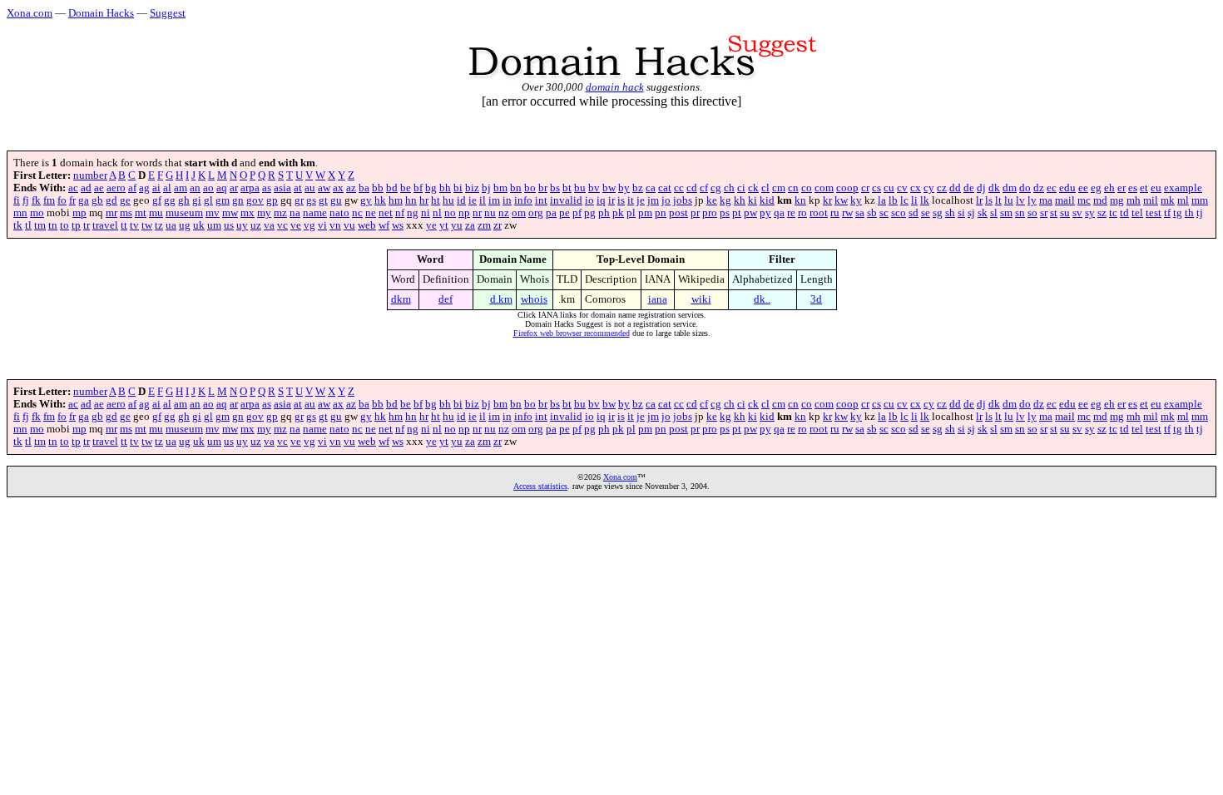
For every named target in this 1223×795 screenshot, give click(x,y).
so (1032, 213)
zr (497, 225)
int (541, 200)
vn (335, 225)
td (1124, 213)
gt (323, 200)
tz (159, 225)
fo (62, 200)
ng (412, 213)
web (367, 225)
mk (1168, 200)
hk (380, 200)
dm (1010, 188)
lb (893, 200)
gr (299, 200)
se (925, 213)
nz (503, 213)
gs (311, 200)
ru (834, 213)
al (167, 188)
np (464, 213)
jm (653, 200)
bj (486, 188)
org (535, 213)
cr (865, 188)
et (1144, 188)
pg (590, 213)
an (195, 188)
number (90, 175)
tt (124, 225)
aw (324, 188)
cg (716, 188)
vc (282, 225)
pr (695, 213)
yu (457, 225)
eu (1156, 188)
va (269, 225)
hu (448, 200)
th (1189, 213)
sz (1102, 213)
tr (86, 225)
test (1153, 213)
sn (1020, 213)
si (961, 213)
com (824, 188)
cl (765, 188)
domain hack (615, 87)
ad (86, 188)
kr (827, 200)
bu (580, 188)
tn (52, 225)
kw (841, 200)
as (266, 188)
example (1183, 188)
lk (924, 200)
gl (208, 200)
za (470, 225)
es (1132, 188)
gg (170, 200)
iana (657, 299)
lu (1008, 200)
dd (955, 188)
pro (709, 213)
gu (336, 200)
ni (425, 213)
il (482, 200)
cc (679, 188)
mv (212, 213)
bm (500, 188)
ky (856, 200)
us (229, 225)
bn (516, 188)
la (882, 200)
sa (859, 213)
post (678, 213)
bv (594, 188)
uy (242, 225)
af (132, 188)
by (624, 188)
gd (111, 200)
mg (1117, 200)
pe (564, 213)
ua (171, 225)
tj (1199, 213)
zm (484, 225)
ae (99, 188)
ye (431, 225)
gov (255, 200)
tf (1167, 213)
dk (994, 188)
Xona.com (29, 13)
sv (1077, 213)
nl (437, 213)
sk (983, 213)
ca (651, 188)
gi (196, 200)
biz (472, 188)
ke (711, 200)
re (791, 213)
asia (282, 188)
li (914, 200)
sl (994, 213)
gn (238, 200)
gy (366, 200)
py (765, 213)
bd (392, 188)
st (1053, 213)
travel (105, 225)
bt (567, 188)
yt (443, 225)
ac (73, 188)
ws (398, 225)
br (542, 188)
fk (36, 200)
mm (1199, 200)
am (180, 188)
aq (221, 188)
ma (1045, 200)
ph (604, 213)
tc (1113, 213)
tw (146, 225)
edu (1067, 188)
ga (83, 200)
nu (490, 213)
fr (72, 200)
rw (847, 213)
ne (370, 213)
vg (309, 225)
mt (140, 213)
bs (555, 188)
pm (645, 213)
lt (998, 200)
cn (793, 188)
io (589, 200)
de (968, 188)
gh (184, 200)
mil (1150, 200)
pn (660, 213)
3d (816, 299)
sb (872, 213)
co (806, 188)
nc (357, 213)
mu (156, 213)
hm (396, 200)
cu (889, 188)
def (445, 299)
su (1065, 213)
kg (725, 200)
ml (1183, 200)
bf (418, 188)
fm (49, 200)
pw (750, 213)
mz (280, 213)
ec (1052, 188)
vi (322, 225)
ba (364, 188)
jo (666, 200)
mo (37, 213)
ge (125, 200)
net (386, 213)
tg (1177, 213)
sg (938, 213)
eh (1109, 188)
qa (779, 213)
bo (530, 188)
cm (778, 188)
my (264, 213)
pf (577, 213)
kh (739, 200)
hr (423, 200)
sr (1043, 213)
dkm (401, 299)
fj (25, 200)
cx (915, 188)
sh (950, 213)
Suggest (168, 13)
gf (156, 200)
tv (134, 225)
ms (126, 213)
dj (981, 188)
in (507, 200)
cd (691, 188)
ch (729, 188)
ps (725, 213)
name (315, 213)
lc (904, 200)
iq (601, 200)
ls (989, 200)
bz (637, 188)
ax (338, 188)
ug (185, 225)
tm (40, 225)
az (351, 188)
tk (17, 225)
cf (704, 188)
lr (979, 200)
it (630, 200)
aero (116, 188)
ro (802, 213)
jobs (682, 200)
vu (349, 225)
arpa (250, 188)
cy (928, 188)
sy (1090, 213)
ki (752, 200)
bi (458, 188)
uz (255, 225)
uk (199, 225)
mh (1133, 200)
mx (247, 213)
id (461, 200)
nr (477, 213)
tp (76, 225)
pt (736, 213)
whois (534, 299)
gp (272, 200)
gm (222, 200)
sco (898, 213)
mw (230, 213)
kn (800, 200)
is (621, 200)
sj (971, 213)
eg (1096, 188)
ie (472, 200)
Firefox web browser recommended (571, 333)
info (523, 200)
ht (435, 200)
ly (1032, 200)
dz (1038, 188)
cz (942, 188)
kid (767, 200)
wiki (701, 299)
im (494, 200)
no (450, 213)
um (214, 225)
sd (913, 213)
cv (902, 188)
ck (753, 188)
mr (111, 213)
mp (79, 213)
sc (884, 213)
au (310, 188)
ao (208, 188)
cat (664, 188)
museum (184, 213)
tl (28, 225)
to (64, 225)
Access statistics (540, 486)
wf (384, 225)
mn (20, 213)
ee (1083, 188)
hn (411, 200)
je (640, 200)
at (298, 188)
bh (445, 188)
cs (876, 188)
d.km (501, 299)
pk (618, 213)
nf (399, 213)
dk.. (762, 299)
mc (1084, 200)
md (1100, 200)
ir (611, 200)
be (405, 188)
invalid (566, 200)
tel (1137, 213)
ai (156, 188)
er (1121, 188)
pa (551, 213)
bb (378, 188)
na (295, 213)
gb (97, 200)
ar (234, 188)
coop (847, 188)
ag (144, 188)
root (819, 213)
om (519, 213)
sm (1006, 213)
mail (1065, 200)
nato (339, 213)
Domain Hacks (101, 13)
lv (1020, 200)
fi (16, 200)
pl (631, 213)
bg (431, 188)
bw (609, 188)
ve (295, 225)
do (1025, 188)
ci (741, 188)
